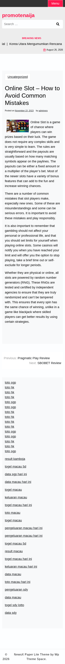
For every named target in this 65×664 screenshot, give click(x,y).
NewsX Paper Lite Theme (32, 654)
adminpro (43, 111)
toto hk (9, 446)
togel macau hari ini (18, 505)
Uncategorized (18, 77)
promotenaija (18, 15)
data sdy (11, 613)
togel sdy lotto (14, 605)
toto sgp (10, 451)
